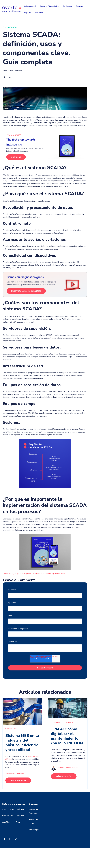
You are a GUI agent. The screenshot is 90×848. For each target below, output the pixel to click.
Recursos (79, 6)
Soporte (27, 13)
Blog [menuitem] (18, 822)
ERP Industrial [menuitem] (8, 809)
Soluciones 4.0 (30, 6)
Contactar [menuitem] (20, 816)
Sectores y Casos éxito (49, 6)
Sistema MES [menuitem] (8, 816)
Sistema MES (11, 729)
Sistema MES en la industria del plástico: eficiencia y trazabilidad (22, 742)
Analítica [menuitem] (5, 822)
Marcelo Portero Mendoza (68, 767)
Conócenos (67, 6)
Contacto (39, 13)
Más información (18, 780)
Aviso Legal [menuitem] (34, 829)
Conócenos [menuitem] (20, 809)
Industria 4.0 (68, 722)
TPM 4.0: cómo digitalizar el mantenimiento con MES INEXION (67, 736)
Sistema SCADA (10, 27)
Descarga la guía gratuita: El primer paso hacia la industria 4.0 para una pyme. (34, 573)
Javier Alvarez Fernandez (13, 70)
